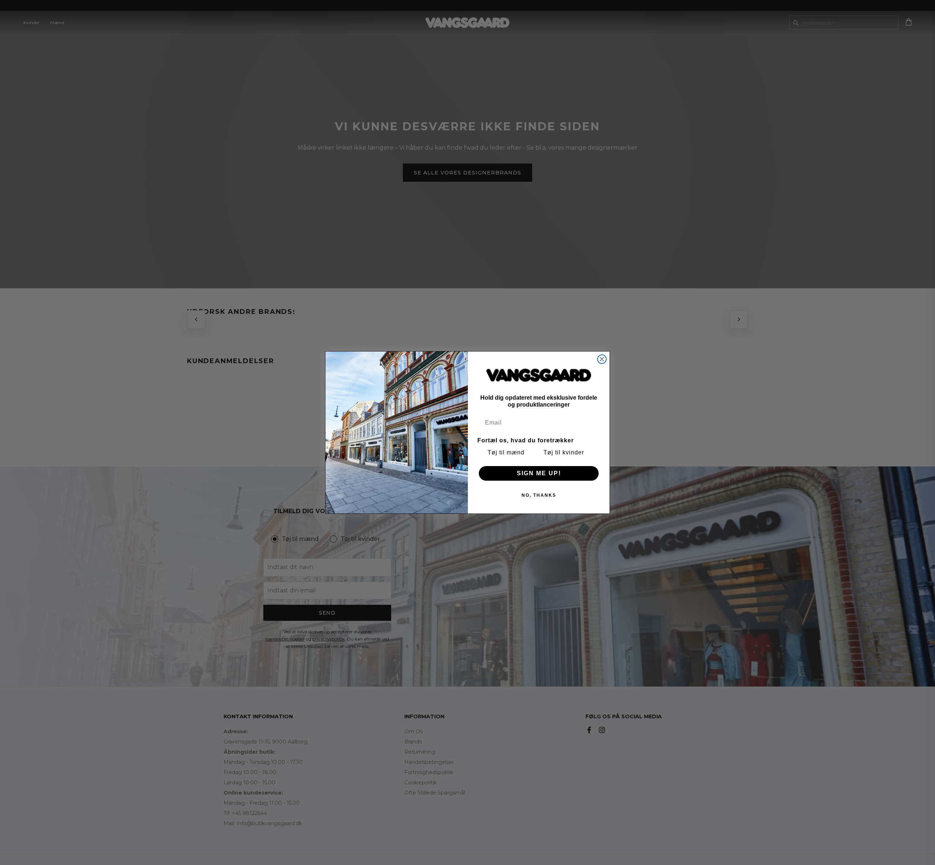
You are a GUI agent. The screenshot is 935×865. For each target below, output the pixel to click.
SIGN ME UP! (539, 473)
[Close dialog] (602, 359)
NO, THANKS (539, 495)
